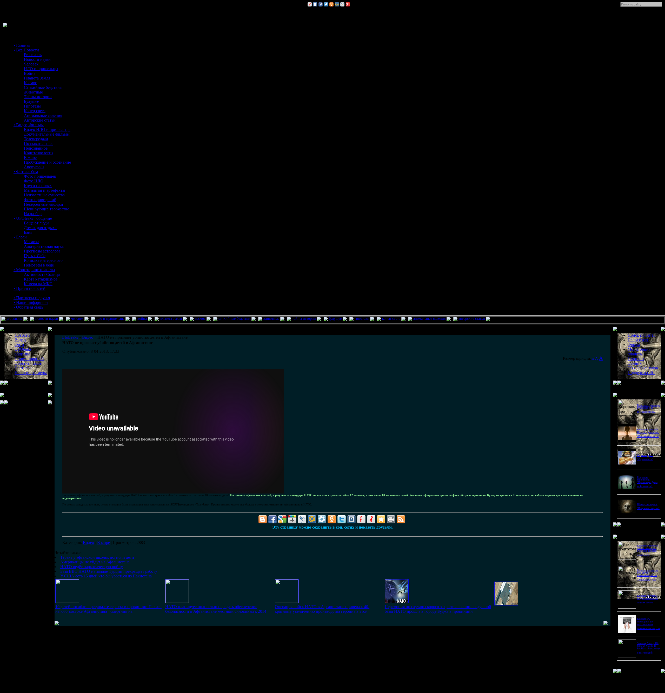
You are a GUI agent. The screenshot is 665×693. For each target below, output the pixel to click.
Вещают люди (36, 223)
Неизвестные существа (44, 195)
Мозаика (31, 241)
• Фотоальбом (26, 171)
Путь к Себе (34, 256)
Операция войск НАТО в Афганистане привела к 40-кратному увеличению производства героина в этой (322, 609)
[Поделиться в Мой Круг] (322, 519)
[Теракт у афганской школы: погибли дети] (67, 601)
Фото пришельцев (40, 176)
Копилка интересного (43, 260)
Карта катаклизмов (41, 279)
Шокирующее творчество (46, 209)
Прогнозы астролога (42, 251)
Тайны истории (38, 97)
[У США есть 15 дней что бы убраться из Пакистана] (506, 604)
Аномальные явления (43, 115)
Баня (28, 232)
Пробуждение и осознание (47, 162)
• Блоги (20, 237)
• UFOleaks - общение (33, 218)
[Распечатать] (391, 519)
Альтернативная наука (44, 246)
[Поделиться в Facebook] (320, 4)
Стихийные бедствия (43, 87)
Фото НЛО (33, 181)
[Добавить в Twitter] (326, 4)
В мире (30, 157)
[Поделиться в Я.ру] (310, 4)
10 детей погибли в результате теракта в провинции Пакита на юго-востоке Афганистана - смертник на (108, 609)
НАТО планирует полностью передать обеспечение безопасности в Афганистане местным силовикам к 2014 (215, 609)
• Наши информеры (31, 302)
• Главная (22, 45)
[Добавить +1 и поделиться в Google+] (292, 519)
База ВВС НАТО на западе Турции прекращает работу (108, 571)
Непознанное (36, 148)
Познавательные (38, 143)
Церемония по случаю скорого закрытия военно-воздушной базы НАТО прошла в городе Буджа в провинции (438, 609)
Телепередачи (36, 139)
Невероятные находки (43, 204)
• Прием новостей (29, 288)
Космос (30, 83)
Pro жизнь (33, 54)
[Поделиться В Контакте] (315, 4)
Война (29, 73)
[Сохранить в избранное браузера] (381, 519)
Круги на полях (38, 185)
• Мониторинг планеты (34, 270)
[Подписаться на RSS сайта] (401, 519)
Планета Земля (37, 78)
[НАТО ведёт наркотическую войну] (287, 601)
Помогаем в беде (39, 265)
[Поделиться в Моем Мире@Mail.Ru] (337, 4)
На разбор (33, 213)
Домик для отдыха (40, 227)
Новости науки (37, 59)
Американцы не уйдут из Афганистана (95, 562)
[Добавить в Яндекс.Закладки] (361, 519)
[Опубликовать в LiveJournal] (342, 4)
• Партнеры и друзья (32, 298)
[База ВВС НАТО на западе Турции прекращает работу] (397, 601)
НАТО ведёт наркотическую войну (91, 566)
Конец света (34, 111)
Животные (33, 92)
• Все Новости (26, 50)
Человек (31, 64)
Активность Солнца (42, 274)
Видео (88, 542)
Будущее (31, 101)
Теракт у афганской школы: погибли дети (97, 557)
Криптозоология (38, 153)
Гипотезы (32, 106)
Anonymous (34, 167)
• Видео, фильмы (29, 125)
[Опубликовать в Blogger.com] (262, 519)
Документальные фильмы (47, 134)
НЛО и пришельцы (41, 68)
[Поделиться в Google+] (348, 4)
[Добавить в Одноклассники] (331, 4)
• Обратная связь (28, 307)
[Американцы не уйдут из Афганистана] (177, 601)
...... (497, 609)
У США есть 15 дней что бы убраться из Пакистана (106, 576)
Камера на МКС (38, 284)
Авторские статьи (40, 120)
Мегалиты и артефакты (44, 190)
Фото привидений (40, 199)
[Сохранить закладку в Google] (282, 519)
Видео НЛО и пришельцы (47, 129)
